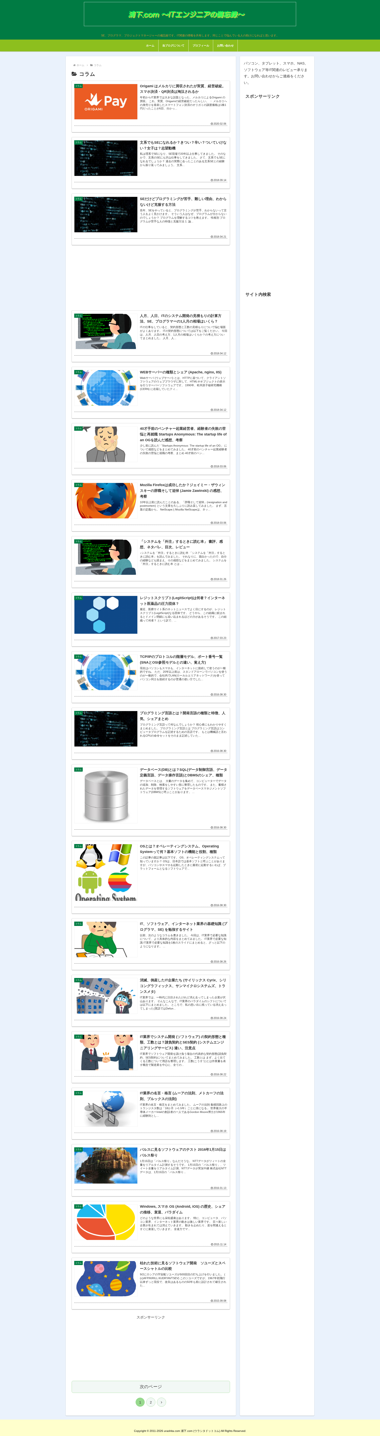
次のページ (151, 1386)
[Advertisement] (151, 277)
